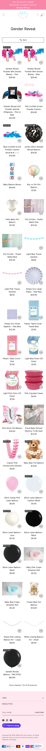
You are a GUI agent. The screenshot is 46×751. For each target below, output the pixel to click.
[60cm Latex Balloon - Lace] (12, 519)
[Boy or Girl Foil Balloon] (34, 171)
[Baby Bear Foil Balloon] (34, 449)
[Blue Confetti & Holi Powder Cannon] (12, 133)
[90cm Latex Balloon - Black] (12, 554)
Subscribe (39, 712)
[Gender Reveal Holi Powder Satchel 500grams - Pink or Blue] (12, 93)
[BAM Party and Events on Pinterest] (11, 720)
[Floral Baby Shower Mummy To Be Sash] (34, 415)
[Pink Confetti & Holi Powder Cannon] (34, 93)
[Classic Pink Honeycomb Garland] (12, 449)
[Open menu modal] (3, 14)
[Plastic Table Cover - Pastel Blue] (34, 310)
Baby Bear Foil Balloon (34, 463)
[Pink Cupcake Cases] (34, 380)
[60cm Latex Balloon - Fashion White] (34, 484)
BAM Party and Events (24, 735)
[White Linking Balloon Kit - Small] (34, 623)
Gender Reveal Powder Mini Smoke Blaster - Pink (12, 71)
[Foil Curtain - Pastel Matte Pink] (34, 206)
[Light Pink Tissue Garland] (12, 275)
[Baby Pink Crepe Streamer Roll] (34, 554)
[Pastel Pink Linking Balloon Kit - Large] (12, 623)
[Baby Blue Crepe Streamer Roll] (12, 589)
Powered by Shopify (9, 739)
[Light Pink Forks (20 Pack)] (12, 380)
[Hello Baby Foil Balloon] (12, 206)
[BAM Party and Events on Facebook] (3, 720)
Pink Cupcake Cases (34, 393)
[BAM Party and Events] (23, 14)
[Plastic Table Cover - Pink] (12, 345)
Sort (25, 40)
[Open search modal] (37, 14)
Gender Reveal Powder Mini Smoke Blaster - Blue (34, 71)
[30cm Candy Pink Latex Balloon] (12, 484)
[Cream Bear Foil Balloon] (34, 589)
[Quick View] (19, 62)
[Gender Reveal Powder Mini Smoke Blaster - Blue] (34, 55)
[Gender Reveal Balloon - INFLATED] (12, 658)
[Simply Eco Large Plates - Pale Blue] (34, 275)
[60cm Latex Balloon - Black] (34, 519)
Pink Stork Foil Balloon (12, 428)
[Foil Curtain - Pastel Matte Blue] (12, 241)
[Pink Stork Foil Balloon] (12, 415)
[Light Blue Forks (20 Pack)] (34, 345)
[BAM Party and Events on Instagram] (7, 720)
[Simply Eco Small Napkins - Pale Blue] (12, 310)
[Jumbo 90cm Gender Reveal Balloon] (34, 133)
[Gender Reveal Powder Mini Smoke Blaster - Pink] (12, 55)
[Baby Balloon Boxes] (12, 171)
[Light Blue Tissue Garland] (34, 241)
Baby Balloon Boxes (12, 184)
